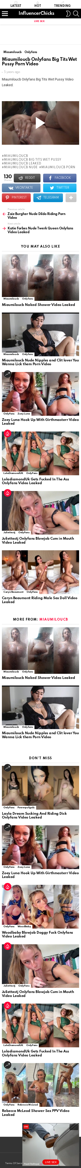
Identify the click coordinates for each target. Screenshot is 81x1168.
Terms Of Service (15, 1163)
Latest (15, 6)
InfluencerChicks (36, 13)
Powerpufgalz (26, 807)
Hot (37, 6)
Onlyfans (27, 299)
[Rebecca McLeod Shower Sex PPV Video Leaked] (40, 1085)
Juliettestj (9, 532)
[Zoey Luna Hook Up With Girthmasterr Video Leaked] (40, 394)
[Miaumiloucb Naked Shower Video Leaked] (40, 277)
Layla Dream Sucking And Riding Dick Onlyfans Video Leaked (34, 815)
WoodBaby (24, 926)
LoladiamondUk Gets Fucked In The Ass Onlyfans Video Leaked (35, 481)
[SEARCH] (76, 13)
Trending (62, 6)
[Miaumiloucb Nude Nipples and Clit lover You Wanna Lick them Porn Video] (40, 334)
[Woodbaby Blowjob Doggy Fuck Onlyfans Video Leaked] (40, 907)
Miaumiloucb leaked (22, 163)
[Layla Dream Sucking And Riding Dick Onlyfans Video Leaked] (40, 788)
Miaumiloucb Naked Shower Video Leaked (38, 305)
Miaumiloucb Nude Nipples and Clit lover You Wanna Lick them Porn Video (40, 362)
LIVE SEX (39, 21)
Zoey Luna (24, 414)
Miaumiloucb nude (21, 167)
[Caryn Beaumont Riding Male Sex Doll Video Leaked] (40, 572)
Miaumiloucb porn (58, 167)
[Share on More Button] (71, 197)
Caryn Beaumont (13, 592)
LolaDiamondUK (13, 473)
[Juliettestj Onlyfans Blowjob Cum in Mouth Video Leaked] (40, 513)
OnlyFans (9, 414)
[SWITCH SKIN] (68, 13)
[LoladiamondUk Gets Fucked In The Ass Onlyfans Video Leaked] (40, 453)
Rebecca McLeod (28, 1105)
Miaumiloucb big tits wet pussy (32, 159)
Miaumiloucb (16, 156)
